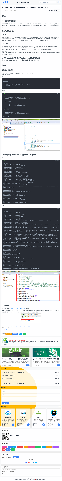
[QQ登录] (33, 462)
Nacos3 (25, 447)
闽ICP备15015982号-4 (31, 479)
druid (24, 333)
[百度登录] (26, 462)
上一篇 (28, 365)
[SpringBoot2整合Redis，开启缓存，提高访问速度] (46, 352)
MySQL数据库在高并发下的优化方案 (8, 380)
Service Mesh (55, 447)
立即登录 (16, 457)
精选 (19, 2)
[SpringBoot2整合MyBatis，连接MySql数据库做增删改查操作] (15, 352)
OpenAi (14, 447)
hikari (20, 333)
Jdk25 (10, 447)
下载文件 (5, 329)
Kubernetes (49, 447)
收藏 (15, 10)
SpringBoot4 (31, 447)
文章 (22, 2)
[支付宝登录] (36, 462)
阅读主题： (51, 10)
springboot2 (8, 333)
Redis (4, 449)
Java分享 (4, 2)
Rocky (13, 449)
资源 (24, 2)
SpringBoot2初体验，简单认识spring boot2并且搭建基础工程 (13, 372)
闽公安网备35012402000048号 (42, 479)
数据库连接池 (15, 333)
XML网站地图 (24, 479)
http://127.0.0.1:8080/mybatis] (18, 308)
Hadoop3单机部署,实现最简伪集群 (8, 378)
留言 (28, 2)
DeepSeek (5, 447)
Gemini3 (8, 449)
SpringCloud (38, 447)
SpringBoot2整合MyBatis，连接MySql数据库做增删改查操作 (13, 383)
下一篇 (58, 365)
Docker (43, 447)
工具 (26, 2)
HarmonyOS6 (19, 447)
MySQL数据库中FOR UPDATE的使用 (8, 375)
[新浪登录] (29, 462)
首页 (17, 2)
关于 (30, 2)
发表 (6, 403)
